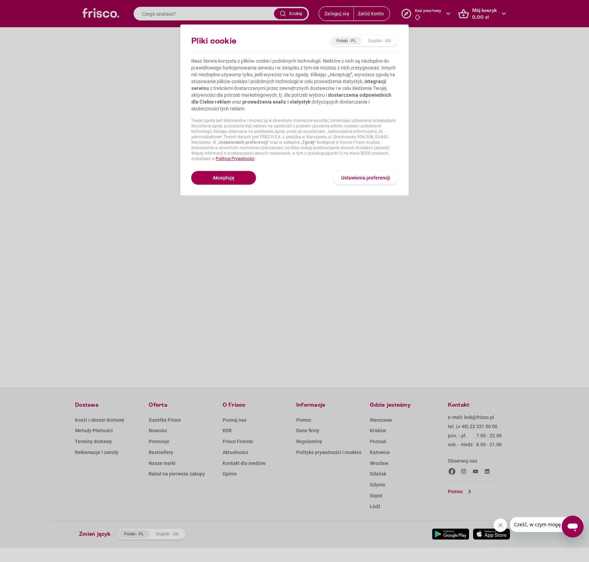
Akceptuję (224, 178)
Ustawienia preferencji (365, 178)
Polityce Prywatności (235, 158)
